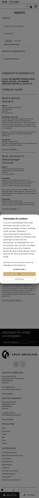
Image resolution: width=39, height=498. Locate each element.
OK (19, 274)
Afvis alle (19, 279)
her (24, 265)
